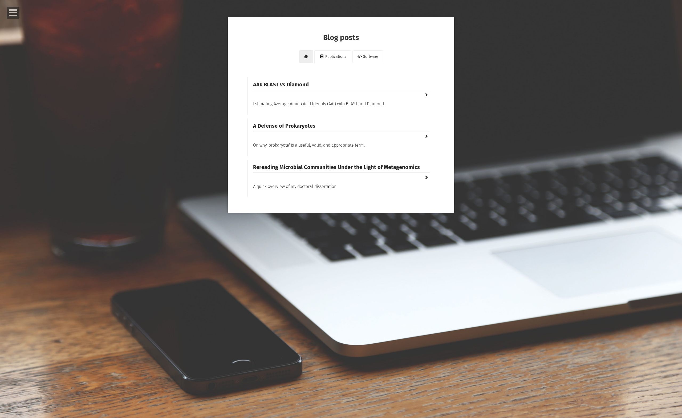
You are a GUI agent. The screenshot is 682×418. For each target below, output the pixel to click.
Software (370, 56)
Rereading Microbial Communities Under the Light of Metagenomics (336, 167)
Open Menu (13, 13)
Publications (335, 56)
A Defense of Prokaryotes (284, 126)
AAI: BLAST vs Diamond (281, 84)
